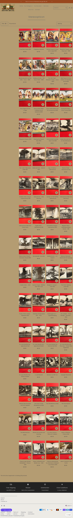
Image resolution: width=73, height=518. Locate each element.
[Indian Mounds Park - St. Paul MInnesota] (66, 127)
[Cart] (71, 7)
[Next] (52, 1)
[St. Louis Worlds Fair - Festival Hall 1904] (52, 333)
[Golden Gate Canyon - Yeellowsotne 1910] (25, 185)
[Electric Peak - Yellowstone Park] (66, 156)
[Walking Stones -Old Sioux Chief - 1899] (39, 66)
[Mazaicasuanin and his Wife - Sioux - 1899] (25, 66)
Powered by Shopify (19, 515)
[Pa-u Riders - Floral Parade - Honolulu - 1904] (66, 302)
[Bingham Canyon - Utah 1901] (52, 273)
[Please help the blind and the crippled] (25, 392)
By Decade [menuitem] (37, 6)
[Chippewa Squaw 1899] (25, 127)
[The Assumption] (66, 392)
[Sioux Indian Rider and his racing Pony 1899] (52, 97)
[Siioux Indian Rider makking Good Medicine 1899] (39, 97)
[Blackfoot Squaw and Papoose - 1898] (66, 38)
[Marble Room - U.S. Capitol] (52, 244)
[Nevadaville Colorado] (39, 244)
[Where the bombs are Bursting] (39, 421)
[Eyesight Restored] (66, 363)
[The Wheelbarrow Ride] (52, 392)
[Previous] (21, 1)
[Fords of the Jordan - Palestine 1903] (25, 302)
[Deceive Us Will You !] (52, 363)
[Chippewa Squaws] (39, 38)
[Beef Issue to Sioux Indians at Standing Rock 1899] (66, 66)
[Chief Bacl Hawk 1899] (25, 38)
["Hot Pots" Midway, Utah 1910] (66, 273)
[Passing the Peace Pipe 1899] (39, 127)
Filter (3, 23)
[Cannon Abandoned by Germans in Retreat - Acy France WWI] (52, 450)
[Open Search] (60, 7)
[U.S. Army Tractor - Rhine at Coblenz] (52, 421)
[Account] (69, 7)
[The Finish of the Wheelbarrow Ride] (39, 392)
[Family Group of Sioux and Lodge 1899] (52, 38)
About (2, 499)
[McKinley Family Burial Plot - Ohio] (39, 302)
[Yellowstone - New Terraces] (39, 185)
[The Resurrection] (25, 421)
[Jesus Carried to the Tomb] (66, 450)
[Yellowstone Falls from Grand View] (25, 214)
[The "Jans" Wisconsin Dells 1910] (25, 156)
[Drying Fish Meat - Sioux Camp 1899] (66, 97)
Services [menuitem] (45, 6)
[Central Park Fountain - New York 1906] (52, 127)
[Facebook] (1, 505)
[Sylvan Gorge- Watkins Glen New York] (39, 273)
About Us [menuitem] (31, 9)
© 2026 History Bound (7, 515)
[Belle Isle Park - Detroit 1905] (39, 156)
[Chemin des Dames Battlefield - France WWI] (25, 450)
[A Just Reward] (39, 363)
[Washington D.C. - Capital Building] (52, 302)
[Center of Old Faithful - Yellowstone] (52, 185)
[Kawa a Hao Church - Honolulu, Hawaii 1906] (25, 244)
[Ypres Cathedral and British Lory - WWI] (39, 450)
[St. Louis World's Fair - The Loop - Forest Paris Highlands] (66, 333)
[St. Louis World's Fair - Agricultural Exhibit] (39, 333)
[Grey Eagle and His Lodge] (25, 97)
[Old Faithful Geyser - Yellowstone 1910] (52, 214)
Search (3, 498)
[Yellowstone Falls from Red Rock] (66, 185)
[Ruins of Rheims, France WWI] (66, 421)
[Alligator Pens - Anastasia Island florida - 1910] (66, 214)
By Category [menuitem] (28, 6)
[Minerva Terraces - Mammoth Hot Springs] (66, 244)
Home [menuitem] (21, 6)
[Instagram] (4, 505)
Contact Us (4, 501)
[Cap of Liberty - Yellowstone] (52, 156)
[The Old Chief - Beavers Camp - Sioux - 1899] (52, 66)
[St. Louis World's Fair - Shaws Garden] (25, 363)
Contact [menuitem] (37, 9)
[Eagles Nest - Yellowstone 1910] (39, 214)
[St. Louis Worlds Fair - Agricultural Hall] (25, 333)
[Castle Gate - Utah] (25, 273)
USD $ (69, 505)
